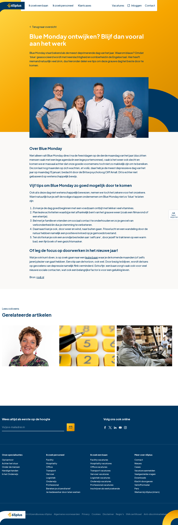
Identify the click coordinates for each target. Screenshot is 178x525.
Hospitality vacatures (101, 463)
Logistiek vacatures (100, 477)
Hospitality (51, 463)
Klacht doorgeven (143, 481)
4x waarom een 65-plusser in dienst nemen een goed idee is (136, 374)
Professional (52, 484)
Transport (51, 470)
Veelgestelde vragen (145, 474)
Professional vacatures (101, 484)
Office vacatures (98, 467)
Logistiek (51, 477)
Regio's (120, 514)
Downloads (140, 477)
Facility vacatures (99, 459)
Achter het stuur (10, 463)
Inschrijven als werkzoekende (105, 488)
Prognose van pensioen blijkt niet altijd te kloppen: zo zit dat (78, 374)
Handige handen (10, 470)
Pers (136, 488)
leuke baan (91, 257)
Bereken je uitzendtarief (58, 488)
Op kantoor (8, 459)
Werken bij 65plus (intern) (146, 492)
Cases (137, 467)
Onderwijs (51, 481)
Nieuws (138, 463)
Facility (49, 459)
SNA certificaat (134, 514)
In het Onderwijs (10, 474)
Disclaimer (108, 514)
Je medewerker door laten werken (63, 492)
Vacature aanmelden (144, 470)
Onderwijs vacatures (100, 481)
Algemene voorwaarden (67, 514)
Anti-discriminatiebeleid (157, 514)
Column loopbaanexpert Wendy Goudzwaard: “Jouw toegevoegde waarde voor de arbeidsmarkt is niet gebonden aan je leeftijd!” (23, 380)
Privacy (86, 514)
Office (49, 467)
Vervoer (50, 474)
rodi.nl (40, 277)
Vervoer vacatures (99, 474)
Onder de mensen (11, 467)
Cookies (96, 514)
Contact (138, 459)
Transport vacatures (100, 470)
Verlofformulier (142, 484)
